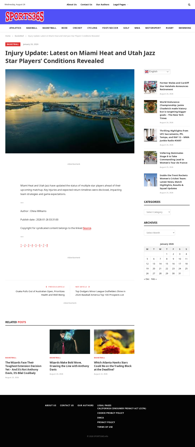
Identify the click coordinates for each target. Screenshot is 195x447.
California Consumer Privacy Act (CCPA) (121, 408)
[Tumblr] (8, 207)
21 (160, 268)
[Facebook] (8, 168)
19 (147, 268)
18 (186, 263)
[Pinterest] (8, 191)
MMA (137, 28)
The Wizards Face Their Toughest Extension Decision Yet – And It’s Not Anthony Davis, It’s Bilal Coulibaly (23, 368)
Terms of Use (105, 427)
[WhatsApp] (8, 238)
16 (173, 263)
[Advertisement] (115, 16)
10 (180, 258)
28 (160, 273)
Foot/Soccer (110, 28)
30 (173, 273)
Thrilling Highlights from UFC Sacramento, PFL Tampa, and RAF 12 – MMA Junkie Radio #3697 (174, 135)
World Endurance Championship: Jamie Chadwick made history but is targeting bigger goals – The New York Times (173, 110)
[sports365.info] (25, 16)
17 (180, 263)
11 (186, 258)
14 (160, 263)
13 (154, 263)
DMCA (100, 417)
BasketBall (49, 28)
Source (87, 228)
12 (147, 263)
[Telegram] (8, 230)
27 (154, 273)
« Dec (146, 279)
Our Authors (102, 4)
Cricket (77, 28)
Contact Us (86, 4)
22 (167, 268)
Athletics (15, 28)
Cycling (92, 28)
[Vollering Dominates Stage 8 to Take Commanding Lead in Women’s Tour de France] (150, 157)
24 (180, 268)
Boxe (65, 28)
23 (173, 268)
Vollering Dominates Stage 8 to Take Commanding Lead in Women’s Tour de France (173, 157)
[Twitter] (8, 176)
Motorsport (153, 28)
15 (167, 263)
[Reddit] (8, 215)
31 (180, 273)
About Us (72, 4)
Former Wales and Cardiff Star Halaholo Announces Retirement (174, 86)
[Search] (189, 4)
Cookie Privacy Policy (110, 413)
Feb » (154, 279)
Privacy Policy (106, 422)
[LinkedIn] (8, 184)
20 (154, 268)
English (153, 71)
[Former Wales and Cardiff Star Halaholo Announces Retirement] (150, 87)
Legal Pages (119, 4)
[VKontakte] (8, 222)
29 (167, 273)
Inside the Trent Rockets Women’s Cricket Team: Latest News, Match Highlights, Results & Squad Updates (173, 182)
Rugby (169, 28)
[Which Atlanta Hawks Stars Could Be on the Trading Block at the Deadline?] (114, 341)
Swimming (185, 28)
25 (186, 268)
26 (147, 273)
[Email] (8, 199)
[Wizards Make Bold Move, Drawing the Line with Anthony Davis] (70, 341)
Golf (126, 28)
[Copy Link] (8, 246)
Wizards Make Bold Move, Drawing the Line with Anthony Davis (69, 366)
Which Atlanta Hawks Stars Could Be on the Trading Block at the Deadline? (113, 366)
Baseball (31, 28)
